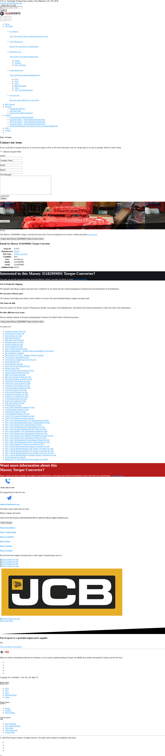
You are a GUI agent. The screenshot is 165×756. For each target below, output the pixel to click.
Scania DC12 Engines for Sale (16, 396)
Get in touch (17, 647)
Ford (16, 81)
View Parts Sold (11, 730)
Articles (8, 115)
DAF (16, 79)
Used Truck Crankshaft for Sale (17, 357)
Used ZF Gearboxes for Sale (16, 390)
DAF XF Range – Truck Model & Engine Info (27, 122)
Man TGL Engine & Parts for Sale (18, 377)
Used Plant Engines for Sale (15, 412)
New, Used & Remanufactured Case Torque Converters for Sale (29, 453)
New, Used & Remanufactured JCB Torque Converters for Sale (29, 449)
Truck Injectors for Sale (14, 364)
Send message (6, 523)
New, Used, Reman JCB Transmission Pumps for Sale (25, 438)
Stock (7, 205)
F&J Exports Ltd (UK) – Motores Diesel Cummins (24, 355)
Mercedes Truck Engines (14, 340)
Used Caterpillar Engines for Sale (17, 388)
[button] (87, 34)
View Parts (9, 728)
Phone (3, 170)
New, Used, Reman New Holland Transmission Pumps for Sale (29, 436)
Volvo (16, 88)
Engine (17, 61)
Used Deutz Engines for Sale (16, 399)
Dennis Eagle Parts (12, 368)
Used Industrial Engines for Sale (17, 414)
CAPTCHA (4, 196)
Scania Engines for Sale (14, 344)
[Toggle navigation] (8, 18)
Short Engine (10, 713)
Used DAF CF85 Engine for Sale (17, 383)
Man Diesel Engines (12, 338)
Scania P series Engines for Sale (17, 373)
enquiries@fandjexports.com (11, 3)
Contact (8, 130)
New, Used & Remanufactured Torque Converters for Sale (27, 446)
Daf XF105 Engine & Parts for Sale (18, 379)
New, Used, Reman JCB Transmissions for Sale (23, 425)
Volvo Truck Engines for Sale (16, 349)
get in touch (92, 234)
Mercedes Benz (20, 86)
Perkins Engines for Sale (14, 342)
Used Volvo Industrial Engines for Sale (20, 407)
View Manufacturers (12, 726)
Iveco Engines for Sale (13, 336)
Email (2, 165)
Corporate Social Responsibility (22, 117)
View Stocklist (10, 724)
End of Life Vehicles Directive (21, 113)
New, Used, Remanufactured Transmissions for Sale (25, 427)
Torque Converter (20, 254)
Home (7, 24)
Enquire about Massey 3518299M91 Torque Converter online (22, 239)
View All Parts (20, 65)
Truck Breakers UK (12, 362)
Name (3, 156)
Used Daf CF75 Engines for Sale (17, 381)
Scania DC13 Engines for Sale (16, 394)
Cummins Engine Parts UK (15, 331)
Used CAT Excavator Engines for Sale (19, 416)
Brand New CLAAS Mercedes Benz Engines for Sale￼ (26, 459)
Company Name (6, 160)
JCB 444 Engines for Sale (15, 403)
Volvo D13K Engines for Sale (16, 392)
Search (3, 10)
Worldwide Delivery (17, 109)
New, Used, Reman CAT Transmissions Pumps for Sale (26, 431)
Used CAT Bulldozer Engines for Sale (19, 418)
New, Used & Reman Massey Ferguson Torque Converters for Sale (30, 455)
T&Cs (7, 128)
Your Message (6, 175)
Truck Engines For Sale (14, 347)
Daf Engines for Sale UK (14, 334)
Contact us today (80, 279)
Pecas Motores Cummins (14, 353)
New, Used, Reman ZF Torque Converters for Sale (24, 444)
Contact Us (5, 221)
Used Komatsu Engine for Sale (17, 409)
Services (8, 106)
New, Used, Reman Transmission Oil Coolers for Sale (25, 429)
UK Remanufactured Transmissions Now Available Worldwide (34, 126)
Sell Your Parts (15, 111)
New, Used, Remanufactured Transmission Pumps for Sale (27, 440)
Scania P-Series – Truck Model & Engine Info (27, 119)
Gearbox (17, 63)
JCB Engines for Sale (13, 405)
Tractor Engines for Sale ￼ (15, 457)
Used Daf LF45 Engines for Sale (17, 386)
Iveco (16, 84)
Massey (8, 207)
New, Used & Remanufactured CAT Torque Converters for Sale (29, 451)
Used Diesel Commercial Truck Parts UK (20, 360)
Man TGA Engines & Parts (15, 375)
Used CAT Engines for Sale (15, 401)
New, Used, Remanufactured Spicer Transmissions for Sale (27, 423)
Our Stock (9, 26)
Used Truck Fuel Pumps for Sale (17, 366)
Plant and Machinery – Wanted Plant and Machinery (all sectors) (29, 351)
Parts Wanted (10, 104)
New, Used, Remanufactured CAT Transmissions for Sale (27, 420)
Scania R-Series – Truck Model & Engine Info (27, 124)
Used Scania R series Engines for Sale (19, 370)
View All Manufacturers (23, 90)
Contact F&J (9, 732)
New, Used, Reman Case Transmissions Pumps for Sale (26, 433)
